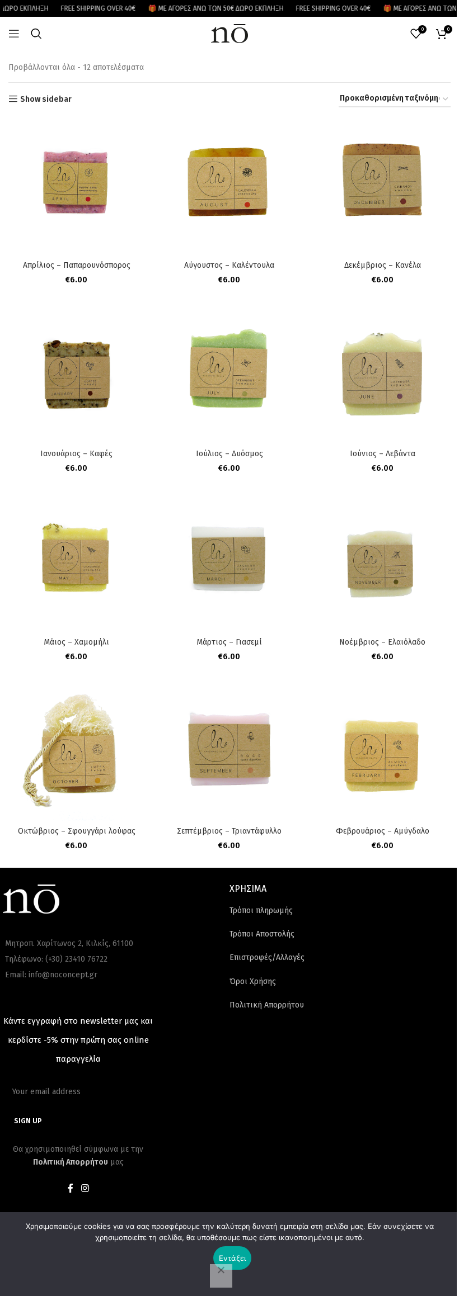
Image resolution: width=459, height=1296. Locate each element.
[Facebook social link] (70, 1188)
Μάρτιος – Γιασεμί (229, 642)
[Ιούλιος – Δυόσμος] (229, 375)
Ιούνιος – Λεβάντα (382, 453)
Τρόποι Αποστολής (262, 934)
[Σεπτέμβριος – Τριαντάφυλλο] (229, 752)
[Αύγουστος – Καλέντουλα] (229, 186)
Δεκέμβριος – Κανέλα (382, 265)
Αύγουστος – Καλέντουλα (229, 265)
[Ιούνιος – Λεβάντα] (383, 375)
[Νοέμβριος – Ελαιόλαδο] (383, 564)
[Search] (36, 33)
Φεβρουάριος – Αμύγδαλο (382, 831)
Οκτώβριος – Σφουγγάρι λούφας (76, 831)
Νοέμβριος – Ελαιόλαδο (382, 642)
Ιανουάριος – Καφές (76, 453)
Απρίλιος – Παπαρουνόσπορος (76, 265)
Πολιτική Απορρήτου (267, 1005)
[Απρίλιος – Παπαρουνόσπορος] (76, 186)
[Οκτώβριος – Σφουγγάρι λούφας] (76, 752)
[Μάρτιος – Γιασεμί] (229, 564)
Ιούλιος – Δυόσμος (229, 453)
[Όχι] (221, 1276)
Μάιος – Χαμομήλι (76, 642)
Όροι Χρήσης (253, 981)
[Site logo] (229, 33)
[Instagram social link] (84, 1188)
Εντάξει (232, 1258)
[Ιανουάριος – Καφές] (76, 375)
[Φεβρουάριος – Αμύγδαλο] (383, 752)
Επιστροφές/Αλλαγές (267, 957)
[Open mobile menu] (14, 33)
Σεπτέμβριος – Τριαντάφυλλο (229, 831)
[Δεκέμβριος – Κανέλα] (383, 186)
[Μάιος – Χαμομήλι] (76, 564)
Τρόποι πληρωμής (261, 910)
